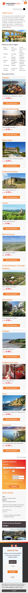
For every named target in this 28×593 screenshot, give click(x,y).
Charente (13, 65)
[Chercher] (24, 9)
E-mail (12, 566)
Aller (5, 476)
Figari (4, 57)
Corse (12, 47)
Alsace (4, 47)
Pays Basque (6, 65)
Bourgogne (21, 57)
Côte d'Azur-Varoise (14, 49)
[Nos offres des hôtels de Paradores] (14, 533)
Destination (5, 464)
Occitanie (5, 60)
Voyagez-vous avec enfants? (10, 483)
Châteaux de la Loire (14, 69)
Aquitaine (5, 49)
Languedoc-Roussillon (22, 62)
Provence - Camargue (5, 69)
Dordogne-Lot (14, 54)
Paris (4, 62)
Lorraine (21, 68)
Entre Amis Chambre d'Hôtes (9, 498)
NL (23, 0)
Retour (5, 478)
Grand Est (21, 58)
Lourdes (21, 47)
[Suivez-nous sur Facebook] (12, 545)
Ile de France (22, 60)
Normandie (22, 54)
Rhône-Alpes (22, 70)
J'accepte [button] (14, 590)
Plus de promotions (21, 457)
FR (25, 0)
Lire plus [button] (21, 587)
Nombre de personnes (6, 471)
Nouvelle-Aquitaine (13, 57)
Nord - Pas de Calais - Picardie (22, 50)
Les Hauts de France (22, 66)
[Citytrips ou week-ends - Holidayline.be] (12, 4)
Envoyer (12, 572)
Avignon (21, 55)
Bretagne (13, 60)
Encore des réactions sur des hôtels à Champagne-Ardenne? (12, 515)
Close (12, 577)
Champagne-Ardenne (14, 62)
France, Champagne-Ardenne (9, 501)
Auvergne (5, 54)
